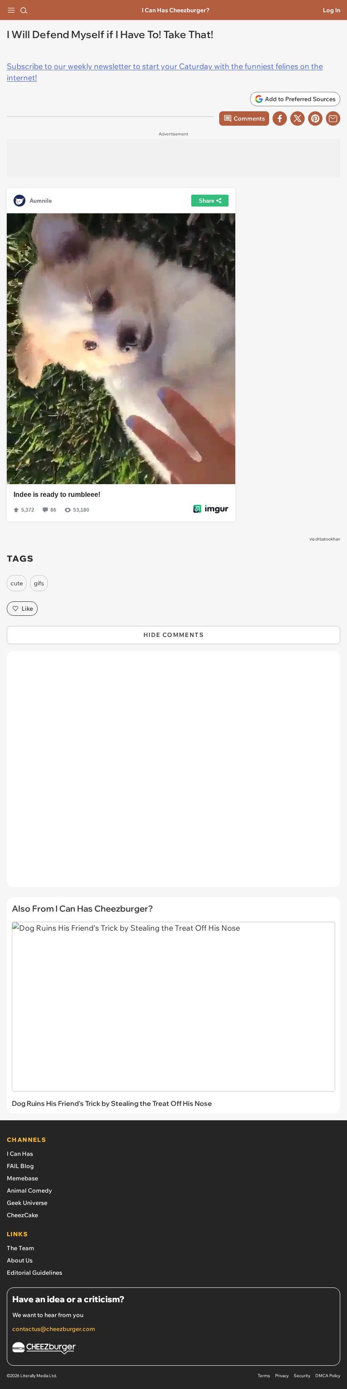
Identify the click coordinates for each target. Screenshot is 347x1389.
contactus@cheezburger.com (53, 1329)
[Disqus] (173, 773)
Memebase (22, 1178)
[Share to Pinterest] (315, 118)
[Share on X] (297, 118)
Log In (331, 10)
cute (17, 583)
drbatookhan (327, 539)
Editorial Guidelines (34, 1272)
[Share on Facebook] (280, 118)
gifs (39, 583)
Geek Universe (27, 1203)
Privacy (282, 1375)
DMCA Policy (327, 1375)
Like (27, 608)
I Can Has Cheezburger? (175, 10)
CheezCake (22, 1215)
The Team (20, 1248)
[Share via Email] (333, 118)
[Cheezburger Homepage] (173, 1349)
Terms (264, 1375)
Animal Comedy (29, 1190)
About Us (20, 1260)
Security (302, 1375)
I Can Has (20, 1154)
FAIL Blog (20, 1166)
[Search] (23, 10)
